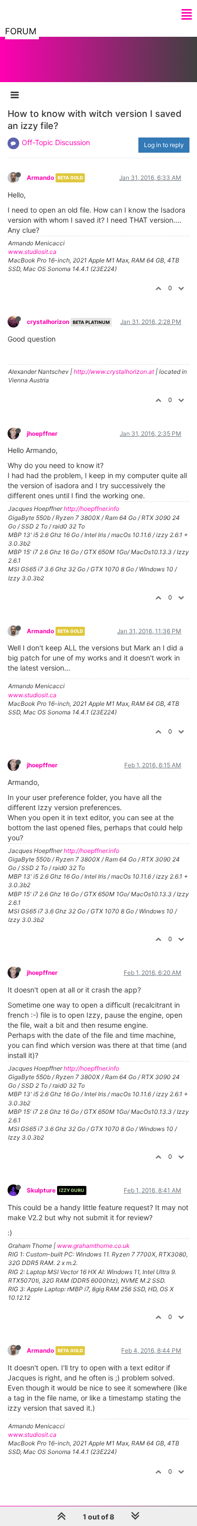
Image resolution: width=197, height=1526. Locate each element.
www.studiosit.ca (32, 251)
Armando (40, 177)
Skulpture (41, 1190)
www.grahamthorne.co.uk (93, 1245)
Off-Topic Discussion (56, 142)
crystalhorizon (48, 321)
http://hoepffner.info (91, 508)
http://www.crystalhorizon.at (114, 371)
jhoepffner (42, 433)
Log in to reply (164, 145)
